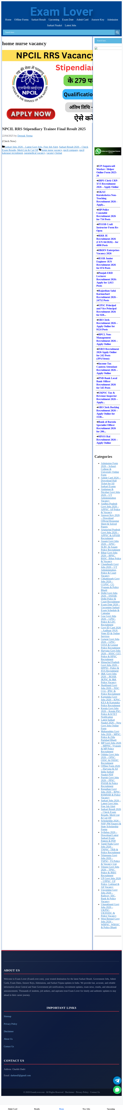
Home (8, 19)
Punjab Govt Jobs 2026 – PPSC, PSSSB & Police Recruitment (110, 782)
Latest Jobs (70, 25)
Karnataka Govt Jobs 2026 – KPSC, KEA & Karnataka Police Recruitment (111, 701)
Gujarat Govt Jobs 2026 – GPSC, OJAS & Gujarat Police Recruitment (110, 643)
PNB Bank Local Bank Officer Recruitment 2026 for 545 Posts (106, 383)
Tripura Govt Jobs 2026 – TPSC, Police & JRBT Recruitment (110, 871)
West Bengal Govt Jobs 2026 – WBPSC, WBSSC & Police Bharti (110, 923)
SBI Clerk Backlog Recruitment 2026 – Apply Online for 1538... (107, 412)
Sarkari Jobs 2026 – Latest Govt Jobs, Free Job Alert (31, 147)
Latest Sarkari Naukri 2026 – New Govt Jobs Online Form (111, 724)
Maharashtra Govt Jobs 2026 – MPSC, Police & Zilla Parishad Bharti (111, 735)
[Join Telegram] (117, 1080)
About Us (8, 1039)
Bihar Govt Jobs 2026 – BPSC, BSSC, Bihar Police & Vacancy (111, 557)
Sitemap (7, 1016)
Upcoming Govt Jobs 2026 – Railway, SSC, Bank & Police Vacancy (109, 896)
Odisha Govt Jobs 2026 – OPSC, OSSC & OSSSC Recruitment (110, 758)
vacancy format (54, 153)
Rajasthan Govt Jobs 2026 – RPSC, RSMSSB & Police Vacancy (111, 793)
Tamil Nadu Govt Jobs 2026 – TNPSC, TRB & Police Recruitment (110, 848)
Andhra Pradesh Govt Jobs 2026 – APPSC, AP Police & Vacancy (110, 508)
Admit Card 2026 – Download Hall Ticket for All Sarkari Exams (111, 482)
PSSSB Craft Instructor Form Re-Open (107, 227)
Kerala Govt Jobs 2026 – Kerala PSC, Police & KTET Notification (111, 712)
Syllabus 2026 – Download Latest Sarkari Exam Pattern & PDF (109, 836)
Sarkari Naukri (54, 25)
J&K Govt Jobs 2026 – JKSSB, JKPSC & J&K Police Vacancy (109, 678)
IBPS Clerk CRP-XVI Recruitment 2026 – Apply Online (107, 183)
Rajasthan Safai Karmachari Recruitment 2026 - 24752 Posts (106, 295)
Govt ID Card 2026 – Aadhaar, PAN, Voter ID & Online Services (111, 632)
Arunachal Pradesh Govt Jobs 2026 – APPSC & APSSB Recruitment (110, 534)
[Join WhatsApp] (117, 1090)
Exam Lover (61, 11)
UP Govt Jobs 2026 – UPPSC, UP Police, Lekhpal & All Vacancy (111, 882)
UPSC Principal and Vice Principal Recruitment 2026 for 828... (106, 310)
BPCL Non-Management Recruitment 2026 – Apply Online (107, 339)
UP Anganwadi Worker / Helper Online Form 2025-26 (106, 171)
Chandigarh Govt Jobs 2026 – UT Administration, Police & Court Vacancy (110, 570)
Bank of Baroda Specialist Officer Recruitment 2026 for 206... (106, 426)
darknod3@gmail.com (21, 1075)
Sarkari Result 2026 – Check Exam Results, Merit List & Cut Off (111, 813)
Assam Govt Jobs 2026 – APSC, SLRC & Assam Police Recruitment (110, 545)
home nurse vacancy (51, 150)
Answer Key (97, 19)
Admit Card (82, 19)
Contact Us (9, 1046)
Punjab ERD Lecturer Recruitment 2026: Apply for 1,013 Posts (106, 279)
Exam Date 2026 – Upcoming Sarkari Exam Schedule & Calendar (110, 609)
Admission (112, 19)
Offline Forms (21, 19)
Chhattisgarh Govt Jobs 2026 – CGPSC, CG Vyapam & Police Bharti (110, 584)
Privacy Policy (10, 1024)
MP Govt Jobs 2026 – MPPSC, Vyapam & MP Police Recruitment (111, 747)
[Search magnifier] (117, 32)
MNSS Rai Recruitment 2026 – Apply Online (107, 439)
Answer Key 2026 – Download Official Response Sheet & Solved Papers (110, 521)
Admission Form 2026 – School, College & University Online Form (110, 469)
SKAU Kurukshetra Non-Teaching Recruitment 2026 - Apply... (106, 198)
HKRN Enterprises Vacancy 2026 (107, 252)
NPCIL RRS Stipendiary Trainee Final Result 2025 (44, 129)
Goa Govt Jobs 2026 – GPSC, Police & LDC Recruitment (108, 620)
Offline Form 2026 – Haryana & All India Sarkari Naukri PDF (110, 770)
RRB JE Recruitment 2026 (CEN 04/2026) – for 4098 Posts (107, 240)
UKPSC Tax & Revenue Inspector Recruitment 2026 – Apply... (107, 397)
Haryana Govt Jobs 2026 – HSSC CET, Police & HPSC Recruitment (111, 655)
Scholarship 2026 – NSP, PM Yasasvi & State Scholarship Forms (111, 825)
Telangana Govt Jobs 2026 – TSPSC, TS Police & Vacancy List (110, 859)
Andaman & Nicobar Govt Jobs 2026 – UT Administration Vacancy (110, 495)
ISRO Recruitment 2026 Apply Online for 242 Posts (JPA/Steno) (107, 354)
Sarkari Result (38, 19)
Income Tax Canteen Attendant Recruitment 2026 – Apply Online (107, 368)
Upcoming (54, 19)
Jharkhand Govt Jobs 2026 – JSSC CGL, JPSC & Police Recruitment (110, 689)
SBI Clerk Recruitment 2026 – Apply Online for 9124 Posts (107, 324)
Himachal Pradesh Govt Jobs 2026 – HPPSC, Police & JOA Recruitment (110, 666)
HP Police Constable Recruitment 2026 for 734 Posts (106, 214)
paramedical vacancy (34, 153)
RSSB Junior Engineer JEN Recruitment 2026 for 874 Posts (106, 263)
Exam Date (68, 19)
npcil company (70, 150)
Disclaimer (9, 1031)
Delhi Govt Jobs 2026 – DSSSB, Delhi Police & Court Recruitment (110, 597)
